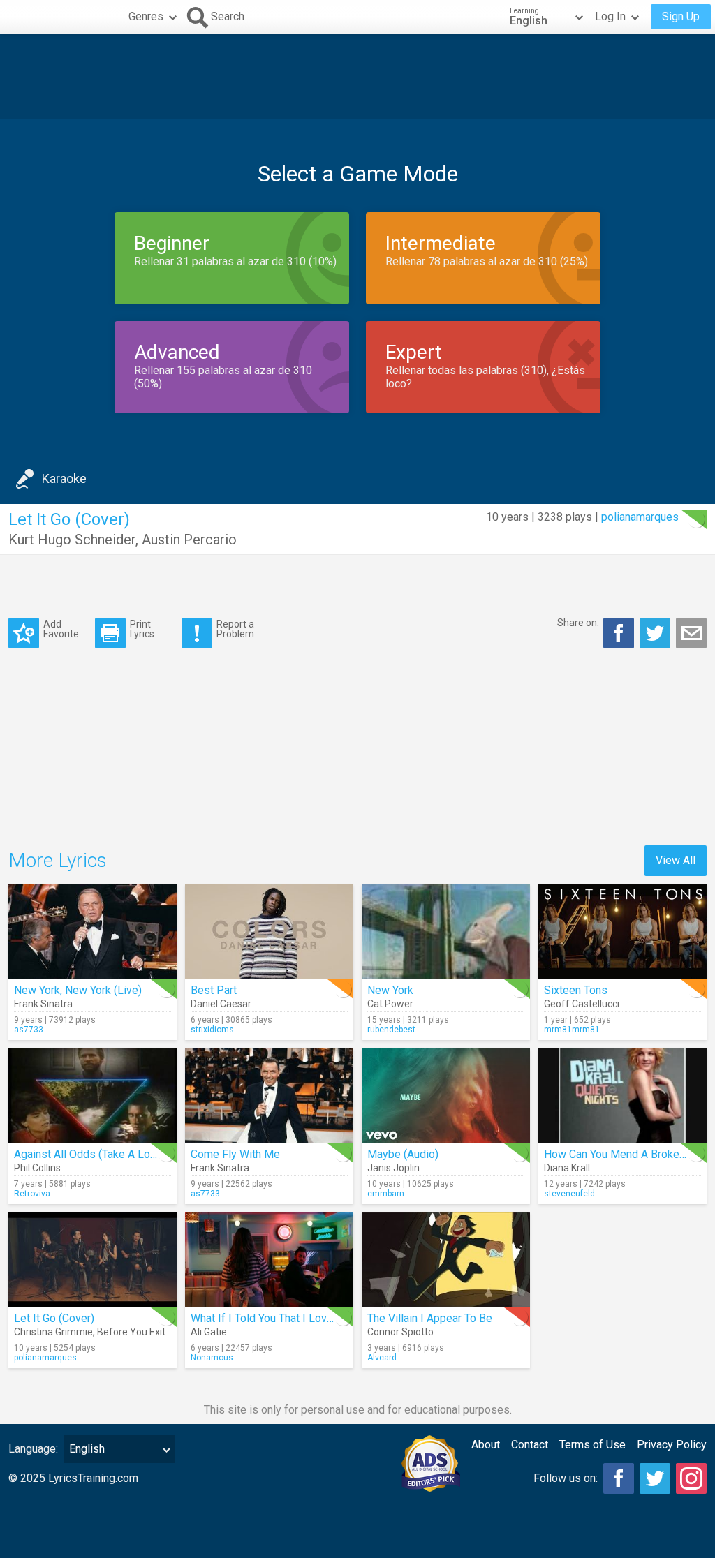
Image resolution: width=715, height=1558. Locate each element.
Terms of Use (592, 1444)
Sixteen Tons (575, 990)
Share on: (578, 623)
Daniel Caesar (221, 1003)
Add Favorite (61, 628)
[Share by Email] (691, 633)
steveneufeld (569, 1194)
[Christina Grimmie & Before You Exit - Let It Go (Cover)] (92, 1259)
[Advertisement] (357, 76)
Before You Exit (131, 1331)
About (485, 1444)
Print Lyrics (142, 628)
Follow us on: (565, 1478)
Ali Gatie (209, 1331)
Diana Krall (567, 1167)
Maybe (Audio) (402, 1154)
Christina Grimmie (53, 1331)
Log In (610, 16)
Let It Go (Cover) (54, 1318)
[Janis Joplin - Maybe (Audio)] (446, 1095)
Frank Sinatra (43, 1003)
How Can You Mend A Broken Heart (629, 1154)
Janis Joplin (393, 1167)
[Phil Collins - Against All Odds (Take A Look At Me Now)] (92, 1095)
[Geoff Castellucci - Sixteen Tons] (622, 931)
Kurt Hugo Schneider (71, 539)
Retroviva (32, 1194)
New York (390, 990)
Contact (529, 1444)
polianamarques (640, 517)
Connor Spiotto (400, 1331)
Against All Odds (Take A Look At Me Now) (118, 1154)
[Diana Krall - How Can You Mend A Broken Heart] (622, 1095)
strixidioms (212, 1029)
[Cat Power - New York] (446, 931)
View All (675, 860)
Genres (145, 16)
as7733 (28, 1029)
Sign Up (681, 16)
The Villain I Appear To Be (429, 1318)
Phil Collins (37, 1167)
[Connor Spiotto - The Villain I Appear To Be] (446, 1259)
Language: (33, 1448)
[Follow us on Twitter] (655, 1478)
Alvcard (382, 1358)
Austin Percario (189, 539)
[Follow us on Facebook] (618, 1478)
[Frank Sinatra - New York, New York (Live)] (92, 931)
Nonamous (212, 1358)
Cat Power (390, 1003)
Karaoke (64, 478)
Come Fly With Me (235, 1154)
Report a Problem (235, 628)
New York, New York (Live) (78, 990)
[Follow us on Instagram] (691, 1478)
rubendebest (391, 1029)
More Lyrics (57, 860)
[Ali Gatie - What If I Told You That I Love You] (269, 1259)
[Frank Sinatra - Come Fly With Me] (269, 1095)
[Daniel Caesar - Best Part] (269, 931)
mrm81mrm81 (572, 1029)
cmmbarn (385, 1194)
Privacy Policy (672, 1444)
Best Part (214, 990)
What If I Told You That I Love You (272, 1318)
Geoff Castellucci (581, 1003)
